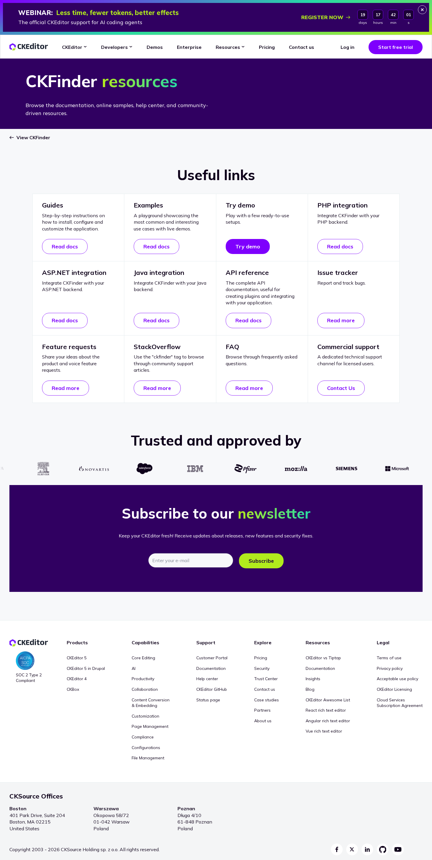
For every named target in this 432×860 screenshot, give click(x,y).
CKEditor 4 (77, 678)
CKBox (73, 689)
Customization (145, 716)
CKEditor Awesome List (328, 700)
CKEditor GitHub (211, 689)
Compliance (143, 737)
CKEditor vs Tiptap (323, 657)
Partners (262, 710)
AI (133, 668)
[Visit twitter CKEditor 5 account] (352, 849)
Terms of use (389, 657)
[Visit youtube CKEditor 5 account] (398, 849)
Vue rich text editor (324, 731)
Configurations (146, 747)
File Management (148, 758)
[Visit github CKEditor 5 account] (383, 849)
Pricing (260, 657)
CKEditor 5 (77, 657)
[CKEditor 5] (28, 47)
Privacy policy (390, 668)
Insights (313, 678)
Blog (310, 689)
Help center (207, 678)
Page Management (150, 726)
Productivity (143, 678)
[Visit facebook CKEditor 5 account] (337, 849)
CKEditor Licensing (394, 689)
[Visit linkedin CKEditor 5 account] (367, 849)
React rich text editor (326, 710)
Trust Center (266, 678)
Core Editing (143, 657)
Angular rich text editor (328, 720)
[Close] (422, 9)
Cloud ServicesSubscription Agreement (400, 702)
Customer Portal (211, 657)
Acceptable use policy (397, 678)
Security (261, 668)
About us (263, 720)
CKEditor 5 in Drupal (86, 668)
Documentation (211, 668)
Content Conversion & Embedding (151, 702)
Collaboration (145, 689)
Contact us (264, 689)
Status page (208, 700)
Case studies (266, 700)
